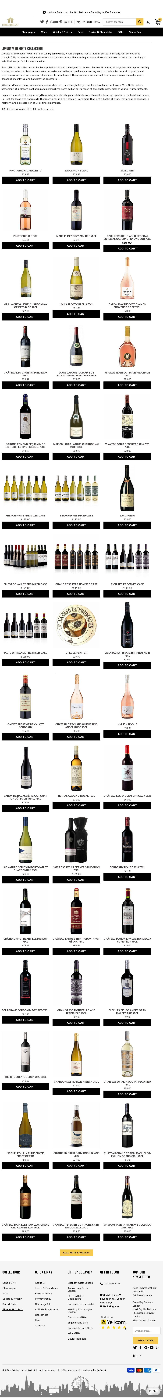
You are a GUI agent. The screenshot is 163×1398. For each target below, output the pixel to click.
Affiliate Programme (46, 1309)
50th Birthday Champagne (76, 1297)
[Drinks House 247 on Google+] (51, 22)
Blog (37, 1320)
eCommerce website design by (79, 1370)
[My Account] (149, 20)
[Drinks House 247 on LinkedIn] (65, 22)
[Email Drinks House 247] (70, 22)
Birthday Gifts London (80, 1283)
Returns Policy (43, 1293)
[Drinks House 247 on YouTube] (56, 22)
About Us (40, 1283)
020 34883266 (91, 22)
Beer (80, 32)
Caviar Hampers (77, 1339)
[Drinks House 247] (10, 21)
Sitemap (40, 1325)
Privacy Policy (43, 1299)
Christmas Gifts (77, 1317)
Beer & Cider (9, 1304)
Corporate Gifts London (81, 1304)
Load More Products (76, 1252)
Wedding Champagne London (80, 1310)
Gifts (120, 32)
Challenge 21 (42, 1304)
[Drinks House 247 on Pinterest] (60, 22)
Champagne (28, 32)
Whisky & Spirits (62, 32)
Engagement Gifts (78, 1322)
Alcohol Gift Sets (12, 1309)
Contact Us (41, 1315)
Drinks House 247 (21, 1370)
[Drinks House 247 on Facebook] (47, 22)
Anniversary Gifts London (78, 1289)
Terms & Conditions (46, 1288)
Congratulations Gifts (80, 1328)
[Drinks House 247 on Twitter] (42, 22)
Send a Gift (9, 1283)
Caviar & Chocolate (100, 32)
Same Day (135, 32)
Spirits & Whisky (12, 1299)
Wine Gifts (74, 1333)
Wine (44, 32)
